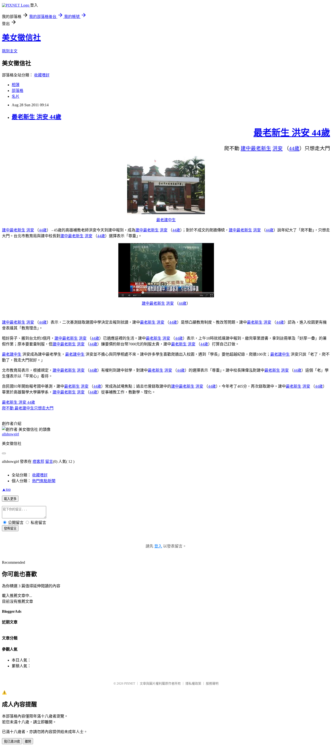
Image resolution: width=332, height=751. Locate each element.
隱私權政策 (193, 683)
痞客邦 (38, 461)
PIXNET (129, 683)
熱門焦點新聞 (43, 481)
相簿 (15, 85)
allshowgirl (10, 434)
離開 (28, 741)
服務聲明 (212, 683)
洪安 (277, 148)
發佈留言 (10, 528)
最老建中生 (166, 220)
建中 (246, 148)
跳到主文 (9, 51)
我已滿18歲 (12, 741)
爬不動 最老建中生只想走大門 (27, 408)
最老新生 (261, 148)
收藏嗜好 (42, 75)
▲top (6, 489)
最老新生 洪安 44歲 (36, 117)
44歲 (294, 148)
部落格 (17, 91)
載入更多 (10, 499)
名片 (15, 96)
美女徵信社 (21, 37)
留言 (49, 461)
